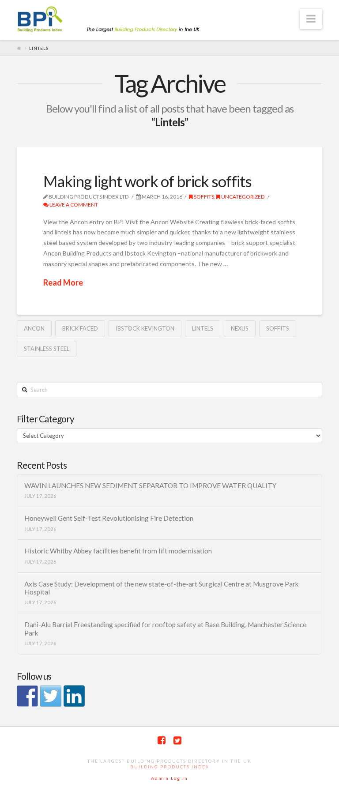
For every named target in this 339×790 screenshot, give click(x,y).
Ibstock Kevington (145, 328)
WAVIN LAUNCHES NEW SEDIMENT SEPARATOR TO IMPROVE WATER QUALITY (150, 485)
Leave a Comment (73, 204)
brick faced (80, 328)
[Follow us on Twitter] (50, 696)
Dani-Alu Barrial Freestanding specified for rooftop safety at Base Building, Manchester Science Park (165, 629)
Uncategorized (242, 196)
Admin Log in (169, 778)
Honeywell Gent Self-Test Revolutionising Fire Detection (108, 518)
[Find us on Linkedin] (74, 696)
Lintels (202, 328)
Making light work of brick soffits (147, 181)
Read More (63, 282)
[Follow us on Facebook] (27, 696)
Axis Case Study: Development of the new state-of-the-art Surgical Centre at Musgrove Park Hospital (161, 588)
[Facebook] (162, 740)
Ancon (34, 328)
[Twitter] (177, 740)
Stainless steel (46, 348)
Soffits (203, 196)
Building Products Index (169, 766)
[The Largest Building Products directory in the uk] (123, 20)
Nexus (240, 328)
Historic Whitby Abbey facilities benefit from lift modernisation (118, 551)
